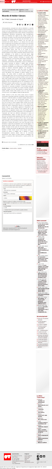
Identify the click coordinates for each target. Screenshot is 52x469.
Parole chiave (27, 457)
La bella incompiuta (43, 344)
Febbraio (41, 401)
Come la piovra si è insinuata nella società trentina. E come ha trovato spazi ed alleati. (43, 60)
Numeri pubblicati (28, 455)
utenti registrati (27, 184)
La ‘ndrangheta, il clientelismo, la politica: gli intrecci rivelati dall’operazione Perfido (43, 50)
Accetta (13, 468)
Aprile (43, 434)
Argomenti (27, 458)
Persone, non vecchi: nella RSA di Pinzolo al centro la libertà (43, 336)
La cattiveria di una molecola (25, 144)
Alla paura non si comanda (9, 142)
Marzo (43, 438)
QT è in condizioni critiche (42, 149)
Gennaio (43, 405)
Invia (18, 226)
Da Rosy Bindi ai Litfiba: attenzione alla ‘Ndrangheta (43, 134)
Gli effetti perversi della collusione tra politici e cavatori (43, 126)
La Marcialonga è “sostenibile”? (42, 322)
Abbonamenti (27, 460)
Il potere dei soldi (42, 332)
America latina (13, 148)
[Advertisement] (17, 162)
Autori (26, 459)
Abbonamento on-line (29, 462)
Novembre (41, 411)
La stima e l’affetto (42, 324)
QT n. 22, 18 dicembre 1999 (11, 9)
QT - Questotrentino (43, 330)
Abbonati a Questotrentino (41, 158)
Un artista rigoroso (42, 333)
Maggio (42, 430)
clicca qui (8, 468)
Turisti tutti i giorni (42, 339)
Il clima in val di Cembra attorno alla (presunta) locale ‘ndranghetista (43, 30)
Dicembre (40, 408)
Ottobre (42, 415)
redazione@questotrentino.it (18, 460)
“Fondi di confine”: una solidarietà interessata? (42, 327)
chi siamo (14, 462)
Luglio (43, 422)
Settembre (42, 419)
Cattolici (19, 148)
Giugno (43, 426)
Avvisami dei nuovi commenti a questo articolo (16, 209)
